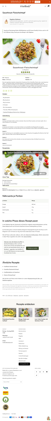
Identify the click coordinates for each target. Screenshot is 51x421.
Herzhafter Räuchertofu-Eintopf (11, 269)
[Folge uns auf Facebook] (36, 372)
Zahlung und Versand (23, 348)
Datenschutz (21, 343)
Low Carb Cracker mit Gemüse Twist (41, 320)
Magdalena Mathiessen (15, 19)
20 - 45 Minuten (9, 295)
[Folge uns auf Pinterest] (43, 372)
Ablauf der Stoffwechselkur (32, 235)
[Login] (45, 6)
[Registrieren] (20, 381)
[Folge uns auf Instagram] (40, 372)
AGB (20, 338)
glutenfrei (21, 295)
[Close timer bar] (49, 2)
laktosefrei (26, 295)
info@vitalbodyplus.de (7, 342)
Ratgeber (21, 336)
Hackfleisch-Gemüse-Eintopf (10, 266)
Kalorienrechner (22, 331)
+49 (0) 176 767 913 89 (7, 337)
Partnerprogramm (23, 351)
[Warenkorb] (48, 6)
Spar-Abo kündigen (23, 358)
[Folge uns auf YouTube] (47, 372)
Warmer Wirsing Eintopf (9, 275)
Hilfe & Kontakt (22, 361)
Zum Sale (37, 1)
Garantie (21, 353)
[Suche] (5, 6)
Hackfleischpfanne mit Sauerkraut (12, 272)
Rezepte (20, 333)
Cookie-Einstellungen (23, 356)
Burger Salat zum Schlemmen (24, 320)
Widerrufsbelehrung (23, 346)
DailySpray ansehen (32, 248)
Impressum (21, 341)
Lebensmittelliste (27, 237)
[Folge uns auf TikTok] (36, 375)
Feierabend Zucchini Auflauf (8, 320)
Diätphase (15, 295)
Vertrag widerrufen (24, 364)
